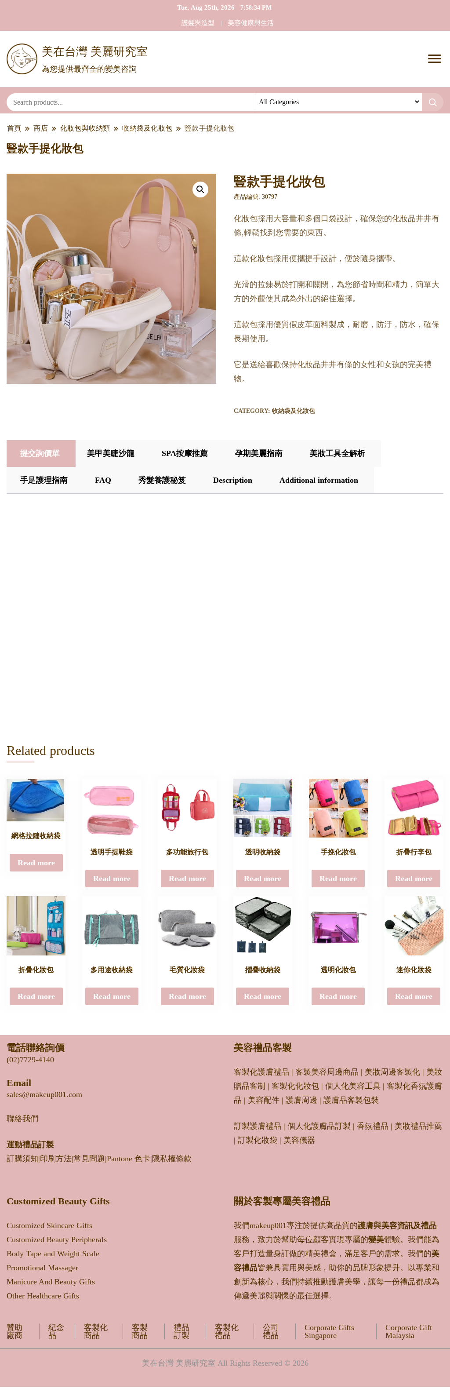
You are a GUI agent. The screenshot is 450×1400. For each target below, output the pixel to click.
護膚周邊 (301, 1100)
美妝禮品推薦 (418, 1126)
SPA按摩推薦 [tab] (185, 453)
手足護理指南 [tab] (44, 480)
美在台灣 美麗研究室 (95, 51)
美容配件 (263, 1100)
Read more (36, 862)
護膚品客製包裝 (351, 1100)
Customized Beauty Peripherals (57, 1239)
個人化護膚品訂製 (319, 1126)
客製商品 (140, 1331)
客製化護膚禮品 (261, 1072)
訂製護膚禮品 (257, 1126)
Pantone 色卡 (128, 1158)
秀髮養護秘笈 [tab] (162, 480)
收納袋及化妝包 (293, 411)
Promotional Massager (42, 1267)
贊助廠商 (14, 1331)
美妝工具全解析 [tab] (337, 453)
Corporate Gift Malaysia (408, 1331)
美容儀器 (299, 1140)
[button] (200, 189)
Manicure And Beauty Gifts (51, 1281)
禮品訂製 (181, 1331)
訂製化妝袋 (257, 1140)
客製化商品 (96, 1331)
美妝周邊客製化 (392, 1072)
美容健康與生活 (251, 22)
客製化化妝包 (295, 1086)
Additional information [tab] (318, 480)
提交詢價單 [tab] (40, 453)
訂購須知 (22, 1158)
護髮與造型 (197, 22)
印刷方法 (56, 1158)
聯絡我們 (22, 1118)
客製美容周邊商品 (327, 1072)
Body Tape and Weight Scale (53, 1253)
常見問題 (89, 1158)
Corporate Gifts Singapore (329, 1331)
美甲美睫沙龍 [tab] (110, 453)
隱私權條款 (172, 1158)
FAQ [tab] (103, 480)
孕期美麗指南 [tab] (259, 453)
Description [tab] (232, 480)
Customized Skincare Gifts (49, 1225)
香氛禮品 (372, 1126)
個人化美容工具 (353, 1086)
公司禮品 (271, 1331)
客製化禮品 (227, 1331)
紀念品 (56, 1331)
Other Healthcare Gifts (43, 1295)
